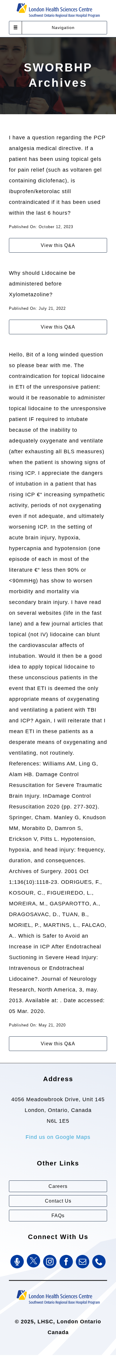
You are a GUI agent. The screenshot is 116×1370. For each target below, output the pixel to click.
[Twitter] (33, 1260)
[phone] (99, 1261)
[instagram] (50, 1261)
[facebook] (66, 1261)
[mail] (82, 1261)
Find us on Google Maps (58, 1137)
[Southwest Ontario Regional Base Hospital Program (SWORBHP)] (58, 1290)
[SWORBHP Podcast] (17, 1261)
